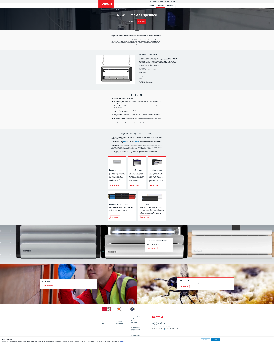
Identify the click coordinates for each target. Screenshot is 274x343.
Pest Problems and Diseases (135, 319)
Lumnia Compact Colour (118, 204)
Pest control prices (135, 327)
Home (100, 10)
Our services (107, 10)
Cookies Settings (205, 339)
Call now (141, 22)
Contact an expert (48, 285)
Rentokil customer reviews (135, 330)
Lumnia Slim (144, 204)
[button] (137, 29)
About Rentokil (120, 323)
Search (161, 1)
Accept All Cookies (215, 339)
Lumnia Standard (115, 170)
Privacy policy (134, 325)
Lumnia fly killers (116, 10)
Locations (154, 1)
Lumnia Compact (155, 170)
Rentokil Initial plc (160, 327)
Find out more (114, 185)
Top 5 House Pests (135, 316)
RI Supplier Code (135, 333)
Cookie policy (134, 322)
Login (174, 1)
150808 (131, 21)
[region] (137, 340)
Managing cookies (135, 335)
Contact (168, 1)
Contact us (119, 319)
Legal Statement (165, 330)
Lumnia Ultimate (135, 170)
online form (136, 141)
